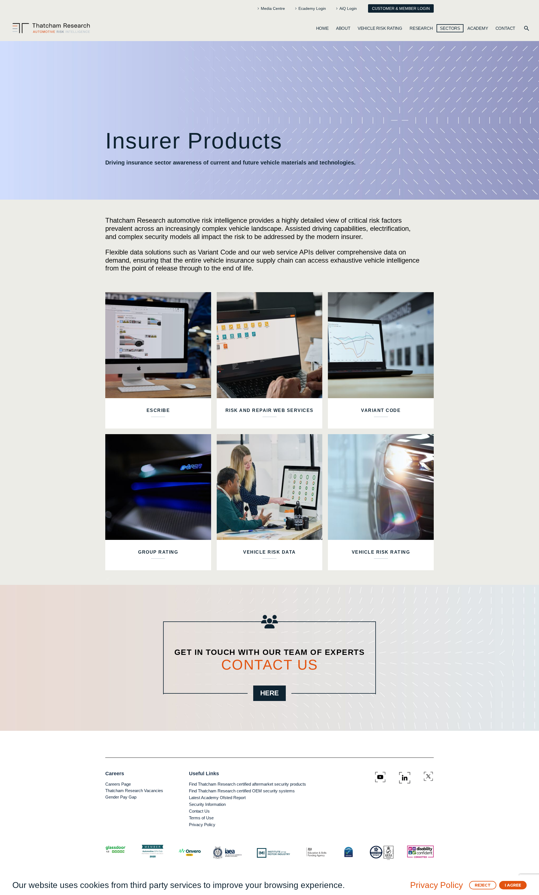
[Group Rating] (158, 487)
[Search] (526, 28)
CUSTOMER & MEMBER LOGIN (401, 8)
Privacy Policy (436, 885)
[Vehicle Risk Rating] (381, 487)
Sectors (450, 28)
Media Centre (273, 8)
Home (322, 28)
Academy (477, 28)
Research (421, 28)
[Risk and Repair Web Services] (270, 345)
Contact (505, 28)
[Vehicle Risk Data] (270, 487)
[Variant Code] (381, 345)
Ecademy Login (312, 8)
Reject (483, 885)
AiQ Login (348, 8)
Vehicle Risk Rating (380, 28)
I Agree (513, 885)
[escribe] (158, 345)
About (343, 28)
